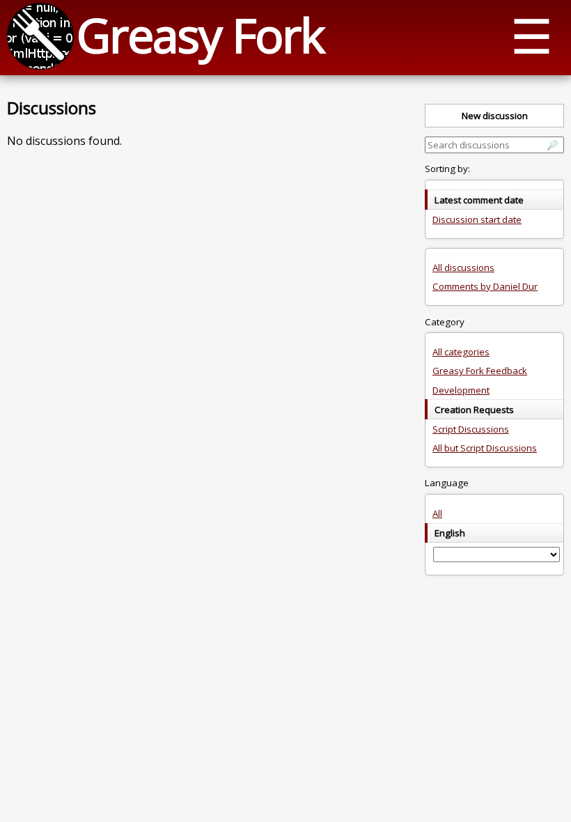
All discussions (463, 267)
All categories (461, 352)
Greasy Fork (200, 34)
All (437, 513)
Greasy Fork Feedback (479, 370)
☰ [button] (531, 35)
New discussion (495, 115)
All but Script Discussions (484, 448)
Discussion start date (477, 219)
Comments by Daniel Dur (485, 286)
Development (461, 390)
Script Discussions (470, 429)
